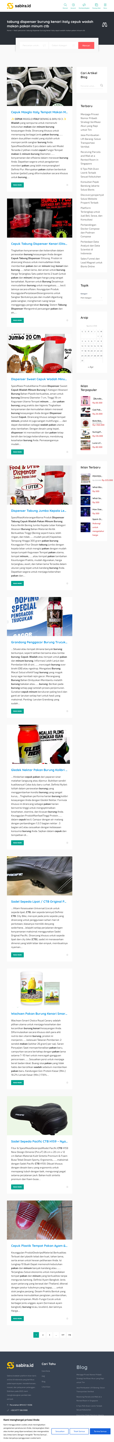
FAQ (43, 1376)
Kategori (84, 294)
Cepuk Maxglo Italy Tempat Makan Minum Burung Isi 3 (39, 112)
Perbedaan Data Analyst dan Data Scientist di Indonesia (90, 247)
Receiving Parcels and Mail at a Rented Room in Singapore (91, 157)
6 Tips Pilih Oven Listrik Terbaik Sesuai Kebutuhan (91, 172)
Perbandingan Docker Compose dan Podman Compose (90, 230)
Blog (43, 1381)
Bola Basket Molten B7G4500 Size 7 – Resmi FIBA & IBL (97, 421)
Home (9, 30)
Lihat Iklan (46, 1387)
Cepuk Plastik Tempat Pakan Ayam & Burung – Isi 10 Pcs (39, 1246)
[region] (57, 1429)
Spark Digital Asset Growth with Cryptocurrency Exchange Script (97, 519)
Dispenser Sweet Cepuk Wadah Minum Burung (39, 379)
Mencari (86, 45)
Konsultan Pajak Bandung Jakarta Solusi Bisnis (90, 185)
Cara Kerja (46, 1371)
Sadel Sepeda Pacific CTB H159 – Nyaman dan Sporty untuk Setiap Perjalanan (39, 1141)
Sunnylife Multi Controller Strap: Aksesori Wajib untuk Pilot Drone (97, 432)
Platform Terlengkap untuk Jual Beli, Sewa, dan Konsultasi (91, 213)
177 (63, 1335)
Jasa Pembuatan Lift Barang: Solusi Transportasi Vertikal (91, 140)
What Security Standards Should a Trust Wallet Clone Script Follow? (97, 498)
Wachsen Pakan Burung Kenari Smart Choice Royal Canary (39, 1014)
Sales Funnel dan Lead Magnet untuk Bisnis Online (91, 262)
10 (82, 346)
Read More (17, 185)
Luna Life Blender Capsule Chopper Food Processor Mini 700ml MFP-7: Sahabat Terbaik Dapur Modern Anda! (97, 443)
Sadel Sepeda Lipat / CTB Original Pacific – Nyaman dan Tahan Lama (39, 901)
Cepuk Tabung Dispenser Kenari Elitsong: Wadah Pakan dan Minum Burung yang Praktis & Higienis (39, 244)
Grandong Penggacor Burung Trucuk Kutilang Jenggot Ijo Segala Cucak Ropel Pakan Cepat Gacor (39, 642)
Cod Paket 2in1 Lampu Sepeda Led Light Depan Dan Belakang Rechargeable (97, 409)
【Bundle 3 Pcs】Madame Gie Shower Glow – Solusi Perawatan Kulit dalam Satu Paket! (97, 398)
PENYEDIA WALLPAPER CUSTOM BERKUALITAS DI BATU (97, 476)
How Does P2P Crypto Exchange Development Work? (97, 509)
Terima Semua (100, 1431)
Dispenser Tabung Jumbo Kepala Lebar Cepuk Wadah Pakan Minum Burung (39, 511)
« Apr (91, 366)
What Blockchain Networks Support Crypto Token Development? (97, 487)
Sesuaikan (60, 1431)
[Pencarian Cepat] (104, 24)
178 (69, 1335)
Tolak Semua (79, 1431)
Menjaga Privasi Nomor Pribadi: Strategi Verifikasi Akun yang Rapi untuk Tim (91, 122)
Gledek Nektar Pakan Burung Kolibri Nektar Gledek (39, 770)
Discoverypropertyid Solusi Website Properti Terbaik (92, 198)
